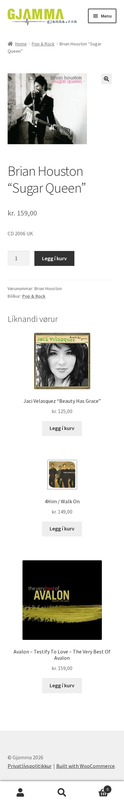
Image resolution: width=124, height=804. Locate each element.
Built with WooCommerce (85, 766)
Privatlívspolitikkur (30, 766)
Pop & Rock (43, 44)
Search (62, 792)
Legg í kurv (54, 258)
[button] (106, 79)
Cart (95, 787)
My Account (20, 792)
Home (21, 44)
